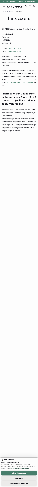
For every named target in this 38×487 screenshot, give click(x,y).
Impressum (26, 468)
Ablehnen (19, 478)
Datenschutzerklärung (16, 468)
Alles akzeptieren (19, 473)
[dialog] (19, 243)
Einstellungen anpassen (19, 483)
